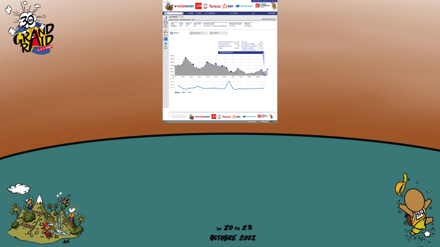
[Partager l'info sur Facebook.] (165, 39)
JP (275, 1)
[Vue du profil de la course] (171, 33)
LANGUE (255, 1)
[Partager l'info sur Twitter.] (165, 43)
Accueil (191, 13)
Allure (184, 92)
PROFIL (176, 33)
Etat (172, 24)
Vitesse (247, 24)
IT (269, 1)
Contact (165, 48)
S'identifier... (272, 13)
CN (272, 1)
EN (267, 1)
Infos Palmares (166, 26)
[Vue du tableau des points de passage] (191, 33)
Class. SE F (197, 24)
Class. (181, 24)
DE (264, 1)
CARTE (216, 33)
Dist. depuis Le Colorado (249, 46)
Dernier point (209, 24)
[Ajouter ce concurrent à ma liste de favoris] (180, 16)
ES (261, 1)
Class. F (188, 24)
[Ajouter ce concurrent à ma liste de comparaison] (182, 17)
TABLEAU (197, 33)
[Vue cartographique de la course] (211, 33)
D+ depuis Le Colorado (249, 50)
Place (189, 92)
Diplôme (166, 35)
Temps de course (235, 24)
